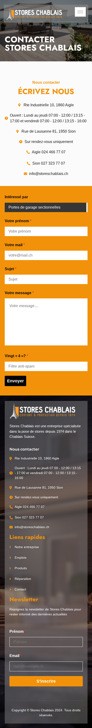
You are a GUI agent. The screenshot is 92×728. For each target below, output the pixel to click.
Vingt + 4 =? (15, 356)
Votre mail (13, 245)
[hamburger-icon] (80, 12)
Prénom (16, 631)
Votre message (18, 293)
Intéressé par (16, 197)
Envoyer (15, 381)
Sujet (9, 269)
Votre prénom (17, 221)
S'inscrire (46, 681)
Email (14, 656)
